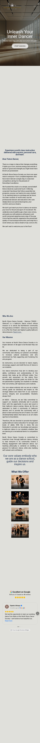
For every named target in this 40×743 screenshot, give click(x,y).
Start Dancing (20, 46)
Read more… (17, 332)
